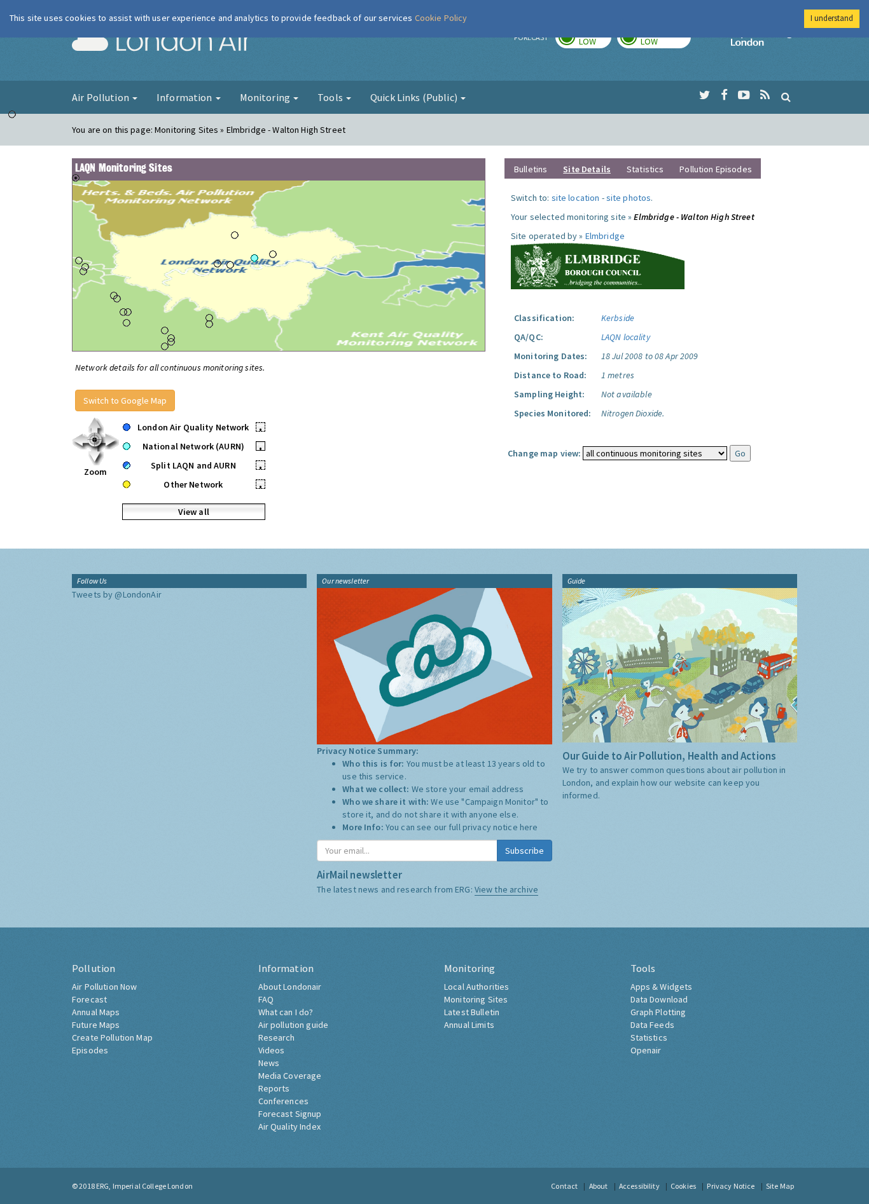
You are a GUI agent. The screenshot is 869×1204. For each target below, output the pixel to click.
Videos (271, 1050)
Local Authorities (476, 986)
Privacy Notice (730, 1186)
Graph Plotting (658, 1012)
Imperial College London (764, 42)
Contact (564, 1186)
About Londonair (290, 986)
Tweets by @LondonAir (117, 594)
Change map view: (544, 453)
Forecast (89, 999)
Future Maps (96, 1024)
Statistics (645, 169)
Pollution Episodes (715, 169)
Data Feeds (652, 1024)
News (269, 1063)
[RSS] (765, 95)
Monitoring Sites (476, 999)
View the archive (506, 889)
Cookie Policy (441, 18)
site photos (628, 197)
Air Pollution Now (104, 986)
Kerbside (617, 318)
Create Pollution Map (112, 1037)
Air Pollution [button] (101, 97)
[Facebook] (724, 95)
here (529, 827)
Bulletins (530, 169)
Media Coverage (290, 1075)
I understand (831, 18)
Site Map (780, 1186)
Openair (646, 1050)
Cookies (683, 1186)
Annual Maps (96, 1012)
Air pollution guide (293, 1024)
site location (576, 197)
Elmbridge (605, 236)
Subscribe (524, 850)
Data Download (659, 999)
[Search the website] (786, 96)
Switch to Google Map (125, 400)
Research (276, 1037)
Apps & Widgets (661, 986)
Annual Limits (469, 1024)
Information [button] (185, 97)
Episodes (90, 1050)
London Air (161, 42)
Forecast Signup (290, 1113)
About (598, 1186)
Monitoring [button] (266, 97)
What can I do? (286, 1012)
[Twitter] (704, 95)
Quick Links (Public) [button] (414, 97)
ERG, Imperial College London (144, 1186)
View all (193, 511)
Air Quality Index (289, 1126)
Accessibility (639, 1186)
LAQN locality (625, 337)
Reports (274, 1088)
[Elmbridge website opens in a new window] (598, 264)
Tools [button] (331, 97)
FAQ (266, 999)
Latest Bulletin (471, 1012)
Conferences (283, 1101)
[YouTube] (744, 95)
